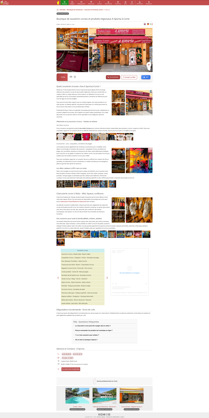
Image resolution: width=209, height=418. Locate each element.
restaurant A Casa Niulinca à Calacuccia (73, 201)
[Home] (57, 10)
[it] (151, 24)
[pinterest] (109, 414)
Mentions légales (101, 417)
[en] (145, 24)
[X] (102, 414)
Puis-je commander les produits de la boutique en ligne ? (93, 330)
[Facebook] (99, 414)
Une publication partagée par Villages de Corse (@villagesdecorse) (129, 292)
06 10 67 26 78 (77, 354)
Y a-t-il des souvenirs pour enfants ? (87, 335)
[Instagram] (107, 414)
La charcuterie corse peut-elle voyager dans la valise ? (93, 326)
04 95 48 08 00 (66, 354)
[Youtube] (104, 414)
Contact (122, 417)
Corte (63, 77)
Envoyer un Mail (130, 77)
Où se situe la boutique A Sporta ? (86, 340)
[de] (148, 24)
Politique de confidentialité (112, 417)
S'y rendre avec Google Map (70, 369)
